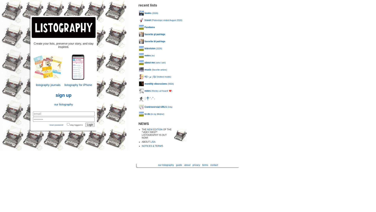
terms (205, 165)
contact (214, 165)
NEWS (143, 124)
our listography (63, 104)
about (187, 165)
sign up (63, 95)
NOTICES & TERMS (152, 146)
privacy (196, 165)
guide (179, 165)
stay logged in (76, 125)
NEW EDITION (155, 129)
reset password (56, 125)
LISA (152, 142)
